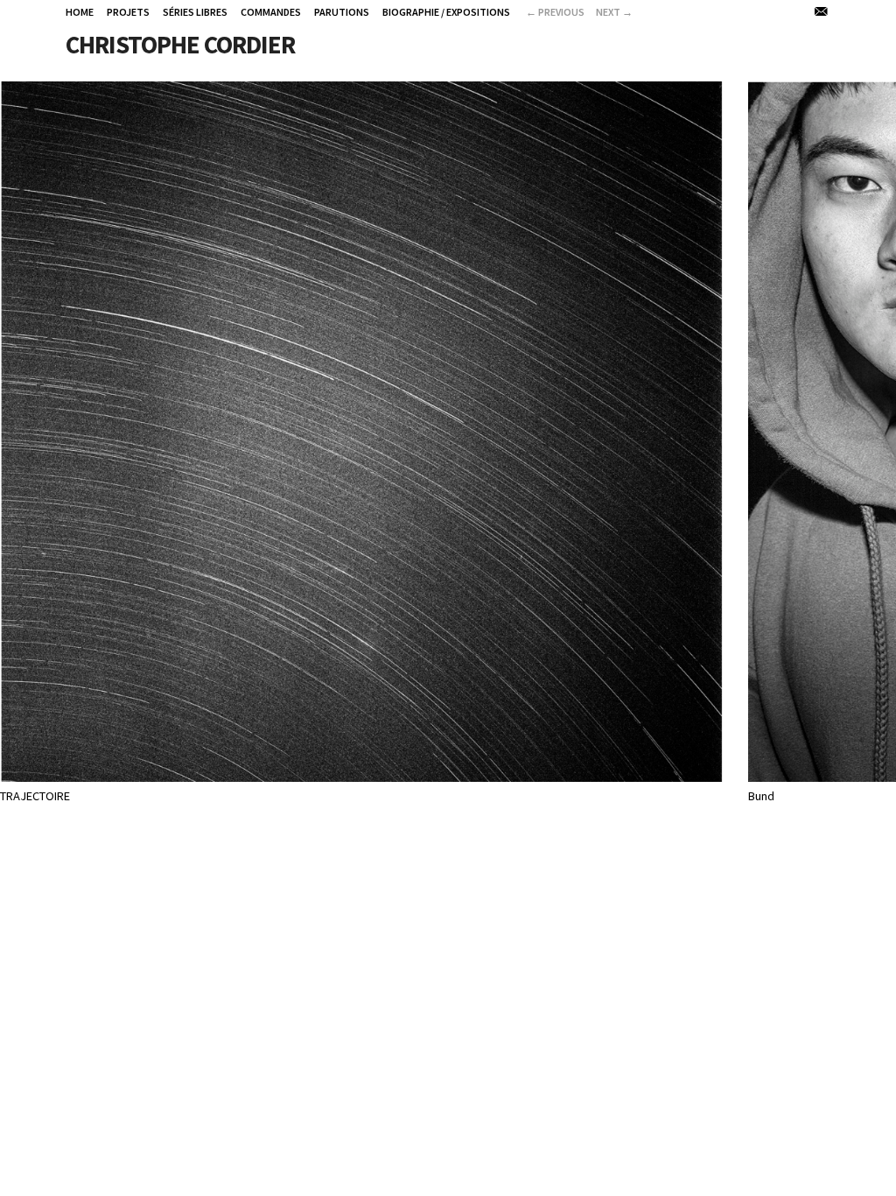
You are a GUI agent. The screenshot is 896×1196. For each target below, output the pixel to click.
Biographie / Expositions (446, 11)
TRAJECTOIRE (35, 796)
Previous (555, 11)
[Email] (822, 11)
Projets (128, 11)
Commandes (271, 11)
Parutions (341, 11)
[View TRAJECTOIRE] (362, 771)
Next (614, 11)
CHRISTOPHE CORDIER (180, 44)
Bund (761, 796)
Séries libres (195, 11)
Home (80, 11)
